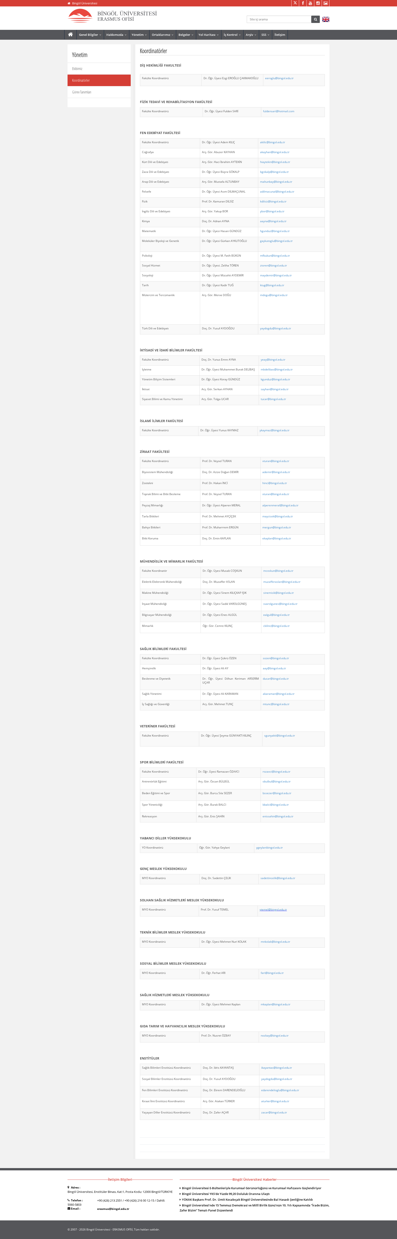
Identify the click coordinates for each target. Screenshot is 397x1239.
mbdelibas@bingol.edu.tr (277, 369)
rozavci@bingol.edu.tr (276, 772)
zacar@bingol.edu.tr (274, 1112)
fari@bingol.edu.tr (272, 973)
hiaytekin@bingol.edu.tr (275, 162)
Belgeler (187, 35)
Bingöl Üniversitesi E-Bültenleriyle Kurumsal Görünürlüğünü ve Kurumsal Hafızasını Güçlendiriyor (251, 1188)
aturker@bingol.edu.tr (275, 1101)
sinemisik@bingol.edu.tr (278, 593)
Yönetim (140, 35)
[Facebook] (302, 3)
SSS (266, 35)
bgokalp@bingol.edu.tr (274, 172)
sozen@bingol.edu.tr (276, 658)
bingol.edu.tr (279, 265)
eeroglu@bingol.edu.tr (279, 78)
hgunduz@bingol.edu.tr (275, 231)
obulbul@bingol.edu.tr (277, 781)
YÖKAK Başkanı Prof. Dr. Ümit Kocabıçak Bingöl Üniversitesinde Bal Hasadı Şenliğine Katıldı (247, 1199)
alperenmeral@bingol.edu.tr (280, 505)
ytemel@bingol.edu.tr (273, 909)
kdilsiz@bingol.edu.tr (273, 201)
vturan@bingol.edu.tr (275, 461)
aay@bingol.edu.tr (274, 668)
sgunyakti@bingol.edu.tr (279, 735)
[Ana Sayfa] (70, 34)
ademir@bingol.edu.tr (276, 472)
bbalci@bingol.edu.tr (276, 805)
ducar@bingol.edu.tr (276, 679)
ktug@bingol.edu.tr (272, 285)
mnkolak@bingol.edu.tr (275, 942)
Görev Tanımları (81, 92)
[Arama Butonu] (315, 19)
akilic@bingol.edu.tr (272, 142)
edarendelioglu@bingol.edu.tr (280, 1090)
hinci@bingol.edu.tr (274, 483)
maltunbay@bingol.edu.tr (276, 182)
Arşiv (252, 35)
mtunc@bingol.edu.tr (276, 704)
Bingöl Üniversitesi (84, 3)
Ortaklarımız (164, 35)
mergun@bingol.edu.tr (276, 527)
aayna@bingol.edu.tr (273, 221)
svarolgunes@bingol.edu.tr (280, 604)
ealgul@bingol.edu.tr (276, 615)
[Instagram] (318, 3)
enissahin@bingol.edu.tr (278, 816)
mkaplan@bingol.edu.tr (275, 1004)
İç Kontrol (233, 35)
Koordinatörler (81, 80)
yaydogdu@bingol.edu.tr (275, 328)
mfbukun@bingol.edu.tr (275, 256)
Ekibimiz (77, 68)
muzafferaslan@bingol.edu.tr (282, 582)
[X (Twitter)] (295, 3)
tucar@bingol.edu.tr (273, 399)
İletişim (280, 35)
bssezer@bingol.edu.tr (277, 793)
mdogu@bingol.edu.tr (274, 295)
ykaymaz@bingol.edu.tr (274, 430)
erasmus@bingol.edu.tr (113, 1209)
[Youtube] (310, 3)
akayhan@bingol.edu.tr (274, 152)
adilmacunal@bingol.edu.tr (277, 191)
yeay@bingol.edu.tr (273, 360)
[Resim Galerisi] (325, 3)
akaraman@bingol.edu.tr (279, 694)
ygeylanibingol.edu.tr (269, 847)
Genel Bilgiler (91, 35)
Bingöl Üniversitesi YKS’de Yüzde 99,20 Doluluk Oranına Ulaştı (226, 1194)
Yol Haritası (209, 35)
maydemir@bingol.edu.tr (276, 275)
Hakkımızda (117, 35)
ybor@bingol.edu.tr (272, 211)
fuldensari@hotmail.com (278, 111)
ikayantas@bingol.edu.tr (276, 1068)
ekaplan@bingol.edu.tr (276, 538)
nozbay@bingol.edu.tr (275, 1035)
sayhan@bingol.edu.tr (275, 389)
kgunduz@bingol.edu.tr (275, 379)
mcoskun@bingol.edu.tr (278, 571)
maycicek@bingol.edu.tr (277, 516)
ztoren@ (265, 265)
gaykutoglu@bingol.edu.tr (276, 241)
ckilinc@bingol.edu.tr (276, 626)
